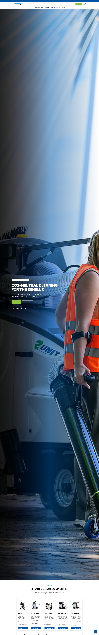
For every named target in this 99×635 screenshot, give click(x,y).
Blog (63, 4)
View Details (21, 628)
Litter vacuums (36, 7)
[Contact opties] (95, 631)
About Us (68, 4)
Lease (60, 4)
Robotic (64, 7)
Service (72, 4)
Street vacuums (45, 7)
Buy (56, 4)
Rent (53, 4)
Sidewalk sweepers (56, 7)
